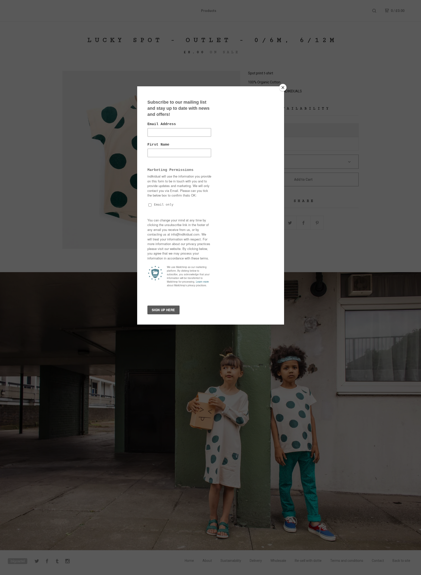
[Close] (283, 87)
